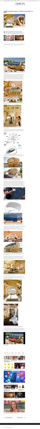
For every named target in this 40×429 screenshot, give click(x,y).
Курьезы (12, 0)
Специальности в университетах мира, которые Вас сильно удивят (9, 417)
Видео (15, 0)
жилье (16, 352)
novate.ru (7, 345)
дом (9, 352)
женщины (12, 352)
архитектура (6, 352)
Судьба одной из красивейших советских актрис (19, 417)
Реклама (18, 0)
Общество (8, 0)
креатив (23, 352)
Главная (5, 0)
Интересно (19, 352)
